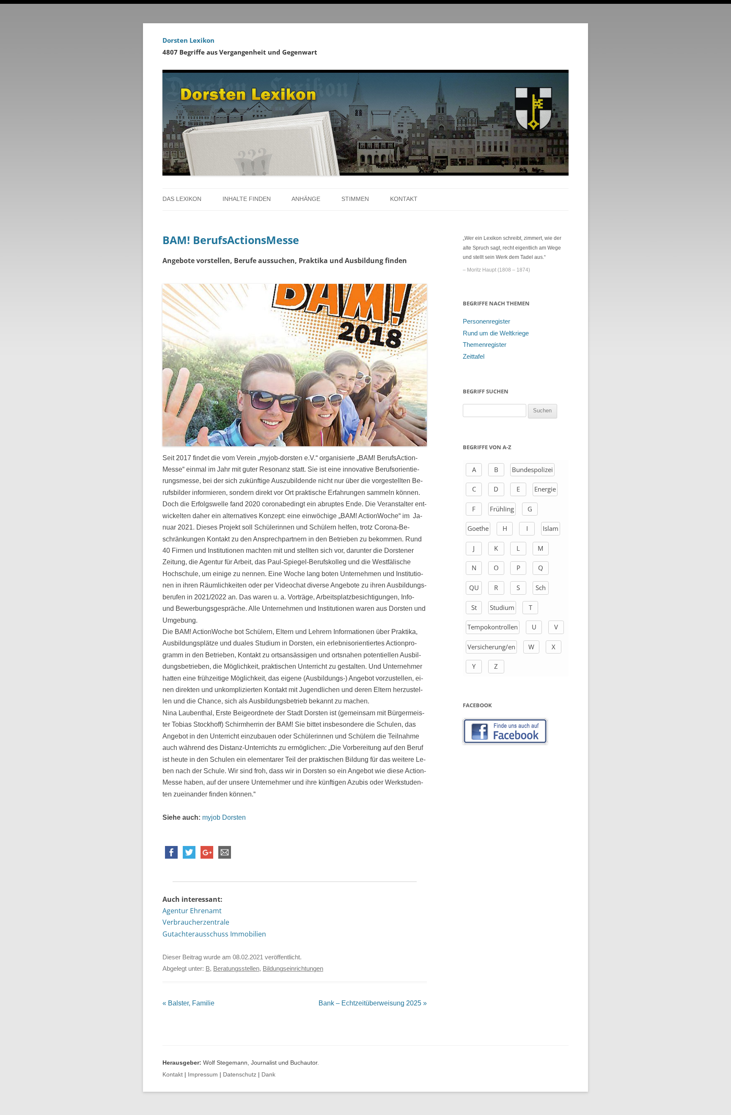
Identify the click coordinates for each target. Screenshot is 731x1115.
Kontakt (404, 199)
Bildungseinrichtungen (293, 968)
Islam (550, 528)
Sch (541, 587)
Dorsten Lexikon (188, 40)
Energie (545, 489)
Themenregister (484, 344)
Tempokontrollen (492, 627)
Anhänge (305, 199)
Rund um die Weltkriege (496, 333)
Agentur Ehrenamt (192, 910)
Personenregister (486, 321)
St (474, 607)
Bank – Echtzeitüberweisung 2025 (373, 1003)
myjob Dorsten (224, 817)
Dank (268, 1074)
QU (474, 587)
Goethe (478, 528)
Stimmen (355, 199)
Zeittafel (473, 356)
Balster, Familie (188, 1003)
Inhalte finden (247, 199)
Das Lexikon (181, 199)
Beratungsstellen (236, 968)
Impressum (203, 1074)
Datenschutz (239, 1074)
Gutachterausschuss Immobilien (214, 934)
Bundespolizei (532, 469)
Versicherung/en (491, 647)
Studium (502, 607)
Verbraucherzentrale (195, 922)
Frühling (502, 509)
